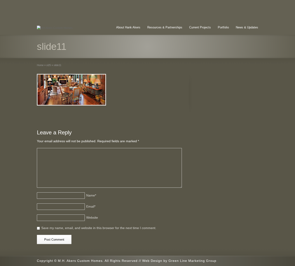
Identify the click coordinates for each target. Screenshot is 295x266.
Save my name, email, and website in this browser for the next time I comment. (98, 228)
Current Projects (200, 27)
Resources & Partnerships (164, 27)
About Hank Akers (128, 27)
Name (91, 195)
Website (92, 217)
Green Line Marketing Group (192, 261)
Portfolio (223, 27)
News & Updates (247, 27)
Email (90, 206)
